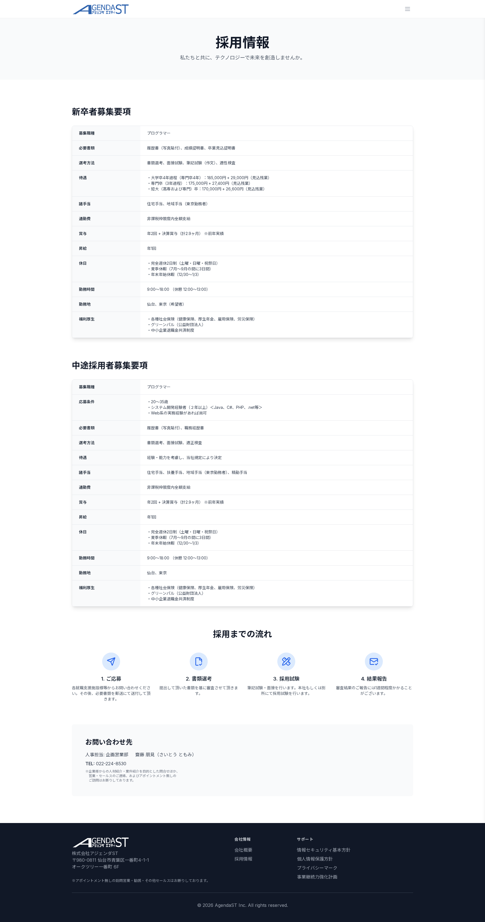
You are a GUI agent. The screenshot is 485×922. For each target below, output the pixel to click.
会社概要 (243, 850)
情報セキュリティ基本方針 (324, 850)
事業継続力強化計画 (317, 877)
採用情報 (243, 859)
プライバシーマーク (317, 868)
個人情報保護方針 (315, 859)
